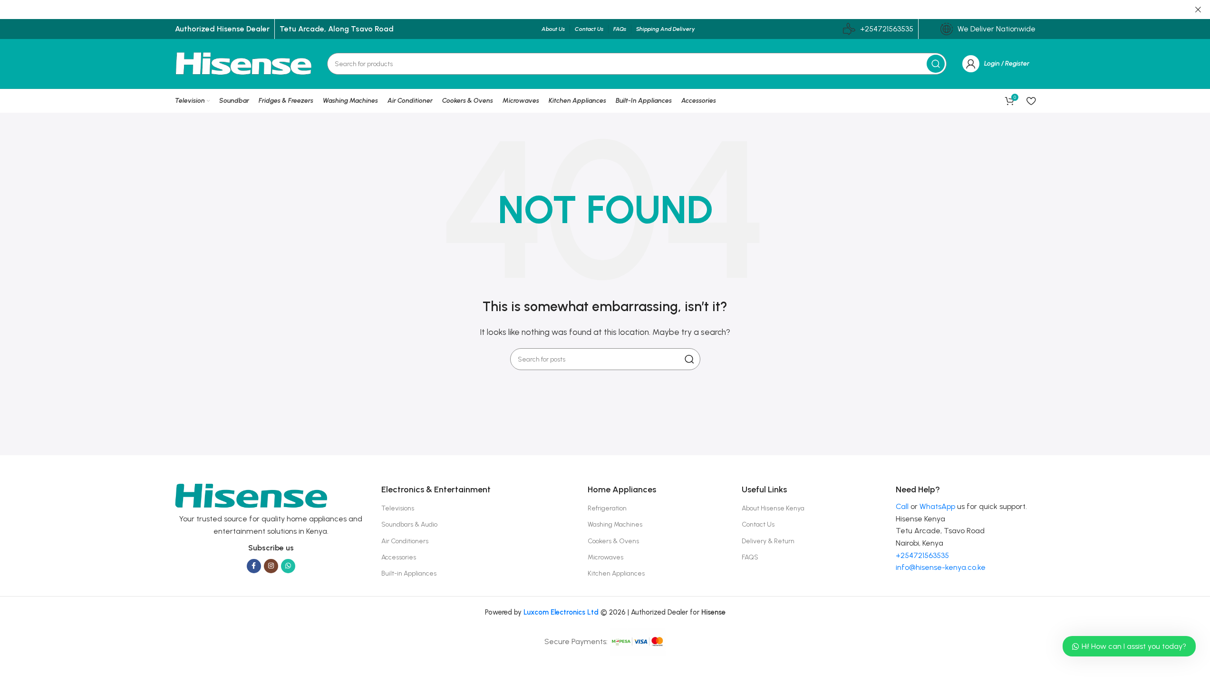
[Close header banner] (1198, 9)
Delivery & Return (768, 541)
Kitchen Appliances (616, 573)
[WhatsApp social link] (288, 566)
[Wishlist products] (1031, 100)
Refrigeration (607, 508)
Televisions (397, 508)
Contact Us (758, 524)
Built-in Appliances (408, 573)
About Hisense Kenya (773, 508)
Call (902, 506)
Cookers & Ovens (613, 541)
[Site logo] (244, 63)
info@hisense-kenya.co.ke (941, 567)
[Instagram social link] (271, 566)
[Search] (936, 64)
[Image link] (251, 495)
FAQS (750, 557)
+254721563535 (886, 28)
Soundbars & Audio (409, 524)
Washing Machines (615, 524)
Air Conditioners (404, 541)
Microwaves (605, 557)
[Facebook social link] (254, 566)
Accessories (398, 557)
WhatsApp (937, 506)
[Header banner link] (605, 9)
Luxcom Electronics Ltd (561, 612)
